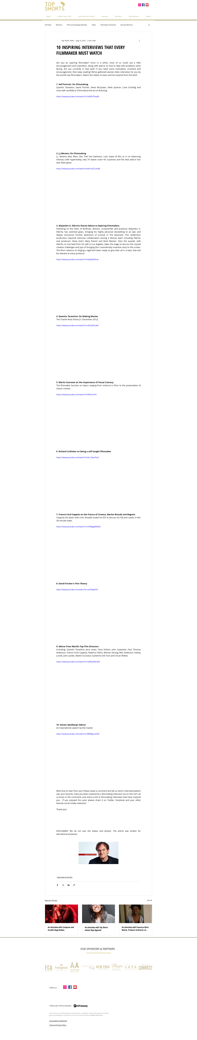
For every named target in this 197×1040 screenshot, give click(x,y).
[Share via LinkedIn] (68, 885)
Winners (59, 25)
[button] (134, 16)
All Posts (48, 25)
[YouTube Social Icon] (147, 4)
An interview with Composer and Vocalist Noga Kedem (61, 928)
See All (149, 900)
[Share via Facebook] (57, 885)
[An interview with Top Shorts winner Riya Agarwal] (98, 914)
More (139, 25)
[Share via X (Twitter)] (63, 885)
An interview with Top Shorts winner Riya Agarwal (96, 928)
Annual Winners (127, 25)
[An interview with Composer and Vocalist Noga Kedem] (61, 914)
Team (94, 25)
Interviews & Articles (108, 25)
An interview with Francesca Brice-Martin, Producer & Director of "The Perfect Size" (135, 928)
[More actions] (139, 40)
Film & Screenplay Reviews (77, 25)
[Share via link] (74, 885)
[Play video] (98, 119)
